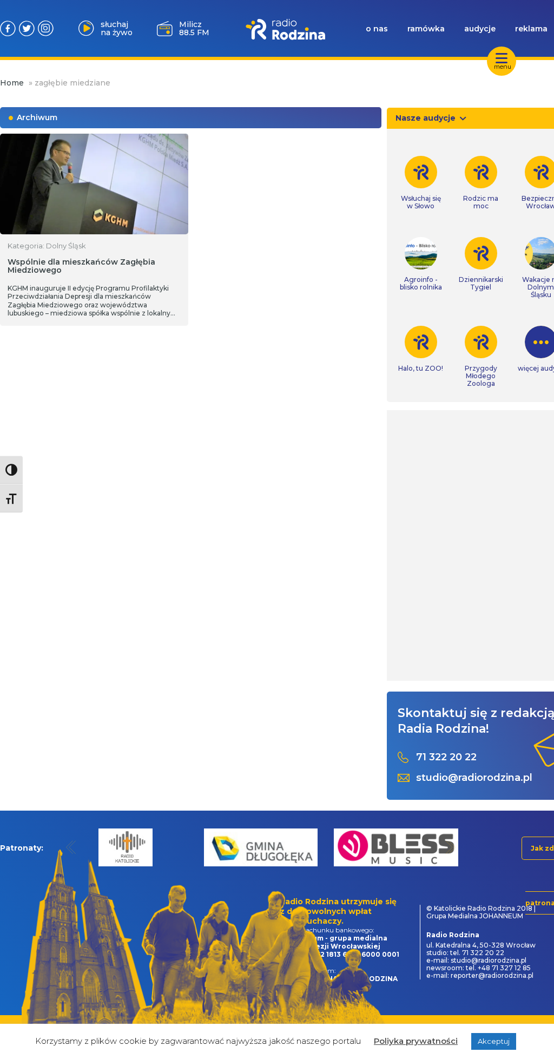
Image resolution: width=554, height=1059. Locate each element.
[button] (71, 847)
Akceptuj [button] (494, 1041)
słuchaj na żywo (117, 28)
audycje (480, 29)
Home (12, 83)
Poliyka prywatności (416, 1041)
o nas (377, 29)
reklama (531, 29)
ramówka (426, 29)
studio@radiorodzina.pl (474, 778)
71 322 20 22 (446, 757)
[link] (421, 183)
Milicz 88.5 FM (194, 28)
